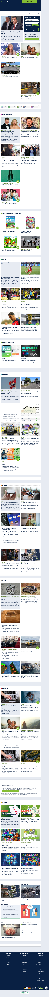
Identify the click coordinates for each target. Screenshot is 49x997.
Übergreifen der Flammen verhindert (27, 930)
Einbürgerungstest (24, 957)
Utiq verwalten (40, 967)
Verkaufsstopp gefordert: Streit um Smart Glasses (9, 544)
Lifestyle (5, 688)
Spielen (4, 802)
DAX (22, 417)
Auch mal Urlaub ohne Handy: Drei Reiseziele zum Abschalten (11, 745)
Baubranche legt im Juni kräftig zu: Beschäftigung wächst (10, 420)
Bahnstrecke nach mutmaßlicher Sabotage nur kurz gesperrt (11, 906)
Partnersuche (8, 967)
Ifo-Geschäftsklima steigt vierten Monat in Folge (9, 416)
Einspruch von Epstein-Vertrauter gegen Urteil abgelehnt (10, 87)
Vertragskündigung (40, 980)
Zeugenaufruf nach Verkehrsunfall (27, 932)
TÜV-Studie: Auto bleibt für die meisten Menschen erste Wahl (11, 418)
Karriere (40, 978)
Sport (4, 260)
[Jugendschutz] (24, 992)
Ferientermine (8, 960)
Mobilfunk (29, 1)
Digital (4, 485)
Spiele (24, 964)
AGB (40, 969)
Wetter (8, 964)
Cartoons (24, 955)
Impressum (40, 960)
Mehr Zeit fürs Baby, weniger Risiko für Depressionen (10, 911)
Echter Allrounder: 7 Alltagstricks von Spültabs (9, 909)
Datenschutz (40, 962)
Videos (24, 967)
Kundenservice (40, 955)
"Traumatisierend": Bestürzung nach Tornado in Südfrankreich (9, 917)
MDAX (22, 418)
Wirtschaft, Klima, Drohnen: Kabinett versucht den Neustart (10, 82)
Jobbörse (8, 962)
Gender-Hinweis (40, 971)
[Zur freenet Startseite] (3, 1)
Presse (40, 973)
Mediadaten (40, 976)
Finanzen (5, 374)
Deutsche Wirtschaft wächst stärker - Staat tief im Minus (10, 414)
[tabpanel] (12, 27)
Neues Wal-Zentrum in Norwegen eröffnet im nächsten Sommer (11, 747)
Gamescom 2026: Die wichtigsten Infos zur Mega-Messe (10, 542)
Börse (8, 955)
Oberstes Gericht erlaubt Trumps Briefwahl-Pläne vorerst (10, 914)
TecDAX (23, 420)
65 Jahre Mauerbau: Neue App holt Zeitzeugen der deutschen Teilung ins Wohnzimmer (14, 546)
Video (4, 782)
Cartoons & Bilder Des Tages (11, 214)
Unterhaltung (7, 114)
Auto (4, 580)
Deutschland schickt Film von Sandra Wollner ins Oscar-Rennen (11, 85)
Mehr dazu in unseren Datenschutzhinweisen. (20, 794)
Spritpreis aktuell (8, 957)
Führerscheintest (24, 960)
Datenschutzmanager (40, 964)
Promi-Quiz (24, 962)
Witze (24, 971)
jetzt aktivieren (6, 791)
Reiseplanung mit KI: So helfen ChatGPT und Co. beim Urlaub (11, 540)
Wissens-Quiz (24, 969)
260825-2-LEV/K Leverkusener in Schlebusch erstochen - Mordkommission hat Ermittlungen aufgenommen (29, 925)
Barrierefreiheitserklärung (40, 957)
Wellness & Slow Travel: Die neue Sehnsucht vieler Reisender (11, 743)
